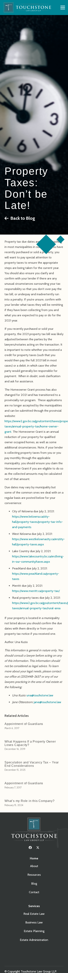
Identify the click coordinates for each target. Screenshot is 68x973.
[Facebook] (30, 847)
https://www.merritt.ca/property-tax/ (36, 591)
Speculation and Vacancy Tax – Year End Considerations (32, 764)
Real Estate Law (34, 914)
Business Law (34, 922)
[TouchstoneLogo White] (34, 830)
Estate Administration (34, 940)
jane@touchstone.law (47, 702)
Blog (34, 883)
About (34, 866)
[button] (62, 7)
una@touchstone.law (40, 695)
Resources (34, 874)
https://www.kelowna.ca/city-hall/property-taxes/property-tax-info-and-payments (37, 522)
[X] (38, 847)
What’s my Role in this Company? (30, 800)
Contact (34, 892)
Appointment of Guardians (24, 723)
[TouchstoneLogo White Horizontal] (28, 7)
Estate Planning (34, 931)
